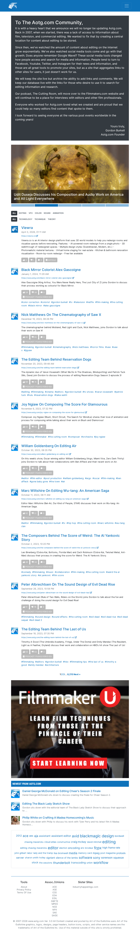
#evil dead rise (108, 617)
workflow (100, 862)
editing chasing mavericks (33, 848)
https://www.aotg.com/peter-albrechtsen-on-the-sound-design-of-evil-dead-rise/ (55, 593)
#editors (59, 392)
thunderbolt (61, 863)
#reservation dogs (43, 395)
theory (52, 219)
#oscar (96, 478)
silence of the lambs (67, 857)
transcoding (78, 862)
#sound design (42, 617)
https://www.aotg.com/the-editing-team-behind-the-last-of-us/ (48, 637)
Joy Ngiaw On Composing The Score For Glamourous (64, 404)
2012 (19, 835)
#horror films (97, 347)
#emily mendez (36, 665)
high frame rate (111, 847)
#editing (25, 392)
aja (36, 836)
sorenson (107, 857)
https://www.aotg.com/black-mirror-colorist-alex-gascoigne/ (46, 278)
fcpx (98, 848)
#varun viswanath (104, 392)
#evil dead (94, 617)
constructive (63, 842)
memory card (85, 853)
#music (49, 572)
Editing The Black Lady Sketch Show (46, 803)
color (38, 213)
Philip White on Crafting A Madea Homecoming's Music (58, 817)
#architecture (52, 665)
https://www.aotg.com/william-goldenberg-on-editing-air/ (45, 454)
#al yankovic (44, 575)
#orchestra (87, 436)
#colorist (45, 302)
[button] (20, 176)
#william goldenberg (73, 478)
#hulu (30, 395)
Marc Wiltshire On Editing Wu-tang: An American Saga (65, 491)
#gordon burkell (59, 302)
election (63, 848)
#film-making (102, 302)
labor (29, 853)
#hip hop (71, 523)
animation (58, 213)
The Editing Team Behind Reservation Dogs (56, 359)
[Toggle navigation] (126, 5)
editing (22, 213)
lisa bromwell (61, 853)
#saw (108, 347)
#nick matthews (80, 347)
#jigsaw (28, 350)
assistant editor (61, 835)
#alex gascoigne (51, 305)
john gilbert (20, 853)
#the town (54, 481)
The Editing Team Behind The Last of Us (53, 629)
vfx (31, 213)
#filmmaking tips (78, 661)
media (73, 853)
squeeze (118, 857)
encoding (74, 848)
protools (120, 853)
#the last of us (95, 661)
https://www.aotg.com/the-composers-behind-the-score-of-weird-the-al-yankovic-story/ (59, 548)
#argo (88, 478)
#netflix (90, 302)
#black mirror (35, 305)
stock (35, 862)
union (90, 862)
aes (31, 835)
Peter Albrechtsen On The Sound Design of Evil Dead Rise (68, 584)
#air (63, 481)
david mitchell (94, 842)
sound (47, 213)
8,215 (70, 674)
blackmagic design (97, 836)
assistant (45, 835)
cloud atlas (50, 842)
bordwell (119, 836)
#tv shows (88, 392)
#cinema (49, 392)
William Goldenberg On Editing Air (48, 446)
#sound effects (59, 617)
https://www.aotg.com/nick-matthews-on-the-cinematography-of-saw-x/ (52, 323)
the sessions (45, 862)
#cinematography (62, 347)
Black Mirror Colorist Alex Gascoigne (51, 270)
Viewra (27, 228)
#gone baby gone (39, 481)
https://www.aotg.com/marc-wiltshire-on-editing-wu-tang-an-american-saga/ (54, 499)
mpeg (96, 853)
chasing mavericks (34, 842)
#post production (53, 478)
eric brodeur (87, 848)
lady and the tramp (43, 853)
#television (79, 302)
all (14, 213)
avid (75, 836)
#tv (70, 302)
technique (40, 219)
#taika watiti (60, 395)
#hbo (65, 661)
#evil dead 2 (35, 620)
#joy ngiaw (99, 436)
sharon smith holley (35, 857)
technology (25, 219)
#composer (74, 436)
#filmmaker (41, 436)
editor (53, 847)
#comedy (26, 572)
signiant (50, 857)
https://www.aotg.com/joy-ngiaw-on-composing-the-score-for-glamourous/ (53, 412)
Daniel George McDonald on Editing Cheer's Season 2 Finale (61, 791)
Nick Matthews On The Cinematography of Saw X (61, 315)
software (85, 858)
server (20, 857)
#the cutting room (57, 436)
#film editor (36, 478)
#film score (58, 575)
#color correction (30, 302)
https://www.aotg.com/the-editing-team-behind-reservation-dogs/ (49, 368)
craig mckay (78, 841)
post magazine (108, 853)
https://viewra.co (28, 236)
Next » (77, 674)
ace (25, 836)
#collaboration (62, 572)
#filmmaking (27, 347)
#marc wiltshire (105, 523)
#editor (25, 478)
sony (96, 857)
